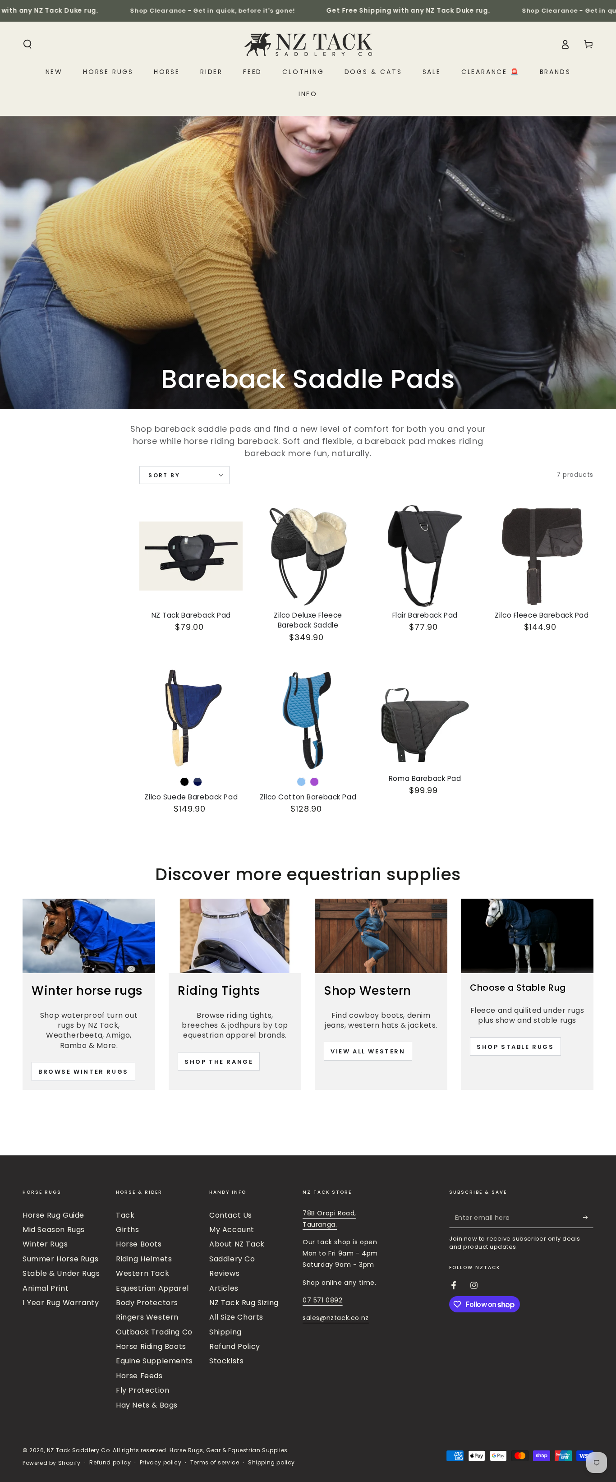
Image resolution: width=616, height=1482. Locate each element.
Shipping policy (271, 1462)
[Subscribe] (588, 1218)
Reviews (224, 1273)
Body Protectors (147, 1302)
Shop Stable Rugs (515, 1047)
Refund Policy (234, 1346)
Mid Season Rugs (54, 1229)
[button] (27, 44)
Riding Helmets (144, 1259)
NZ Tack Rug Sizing (244, 1302)
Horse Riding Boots (151, 1346)
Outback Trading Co (154, 1332)
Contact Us (230, 1215)
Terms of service (214, 1462)
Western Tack (142, 1273)
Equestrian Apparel (152, 1288)
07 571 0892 (323, 1300)
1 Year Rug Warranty (61, 1302)
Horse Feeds (139, 1376)
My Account (231, 1229)
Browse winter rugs (83, 1071)
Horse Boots (139, 1244)
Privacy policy (160, 1462)
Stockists (226, 1361)
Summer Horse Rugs (60, 1259)
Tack (125, 1215)
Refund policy (110, 1462)
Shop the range (218, 1061)
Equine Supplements (154, 1361)
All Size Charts (236, 1317)
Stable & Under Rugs (61, 1273)
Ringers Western (147, 1317)
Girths (127, 1229)
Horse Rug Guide (53, 1215)
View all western (368, 1051)
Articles (224, 1288)
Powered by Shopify (52, 1463)
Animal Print (46, 1288)
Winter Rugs (45, 1244)
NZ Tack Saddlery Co (78, 1450)
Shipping (225, 1332)
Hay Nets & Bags (147, 1405)
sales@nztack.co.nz (336, 1317)
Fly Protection (142, 1390)
